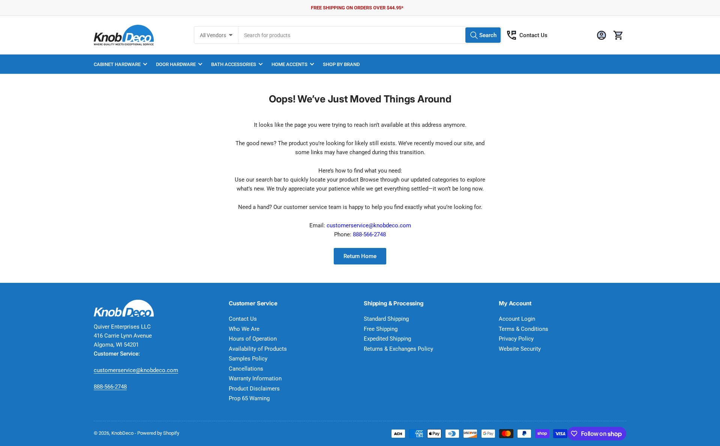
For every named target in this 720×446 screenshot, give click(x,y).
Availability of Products (258, 348)
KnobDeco (122, 433)
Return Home (360, 256)
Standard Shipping (386, 318)
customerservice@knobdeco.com (369, 225)
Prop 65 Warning (249, 398)
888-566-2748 (369, 234)
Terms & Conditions (523, 329)
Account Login (517, 318)
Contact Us (533, 35)
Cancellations (246, 368)
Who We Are (244, 329)
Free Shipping (381, 329)
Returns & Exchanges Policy (398, 348)
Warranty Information (255, 378)
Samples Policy (248, 358)
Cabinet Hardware (117, 64)
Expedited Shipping (387, 338)
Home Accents (290, 64)
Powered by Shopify (158, 433)
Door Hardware (176, 64)
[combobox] (370, 35)
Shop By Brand (341, 64)
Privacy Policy (516, 338)
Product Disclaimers (254, 388)
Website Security (520, 348)
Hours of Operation (253, 338)
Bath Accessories (233, 64)
